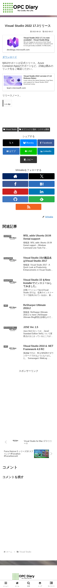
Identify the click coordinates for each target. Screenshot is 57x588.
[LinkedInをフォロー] (42, 191)
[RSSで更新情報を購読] (28, 207)
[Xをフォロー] (42, 176)
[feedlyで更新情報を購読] (42, 199)
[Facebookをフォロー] (15, 184)
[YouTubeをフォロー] (15, 191)
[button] (28, 159)
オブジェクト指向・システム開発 (35, 129)
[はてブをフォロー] (42, 184)
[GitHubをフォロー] (15, 199)
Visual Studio (11, 129)
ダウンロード (9, 57)
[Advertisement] (28, 402)
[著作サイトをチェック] (15, 176)
